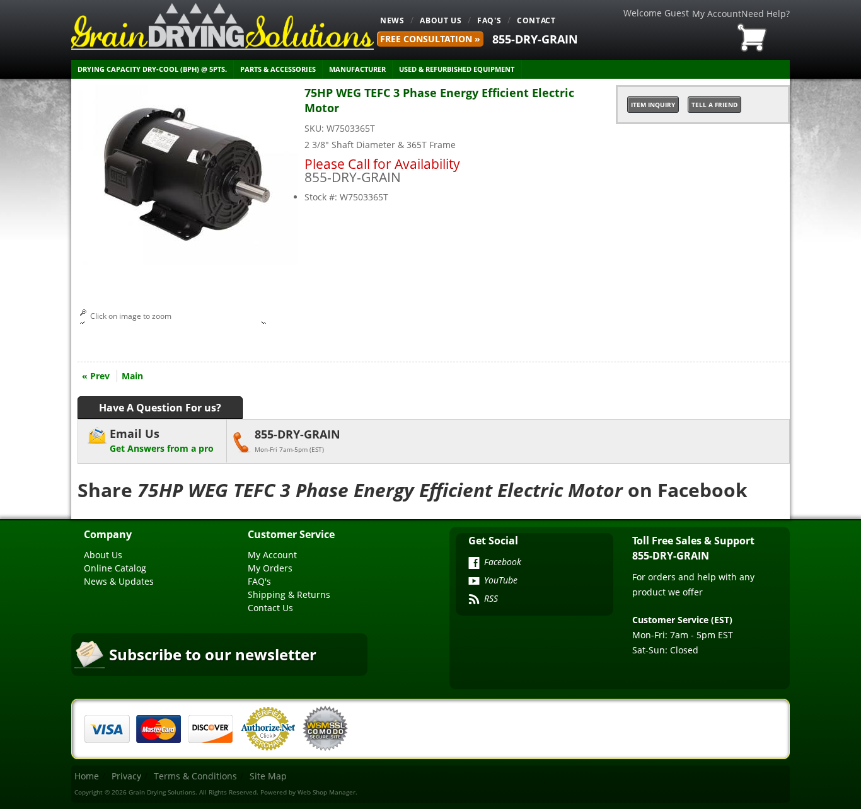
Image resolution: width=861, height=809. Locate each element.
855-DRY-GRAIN (535, 39)
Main (132, 376)
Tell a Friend (714, 104)
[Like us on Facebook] (474, 563)
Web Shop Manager (326, 792)
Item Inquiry (653, 104)
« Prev (96, 376)
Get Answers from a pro (162, 440)
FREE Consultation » (430, 39)
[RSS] (474, 600)
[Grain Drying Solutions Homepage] (222, 26)
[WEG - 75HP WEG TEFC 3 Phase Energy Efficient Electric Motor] (188, 261)
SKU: (315, 128)
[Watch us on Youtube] (474, 582)
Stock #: (322, 197)
